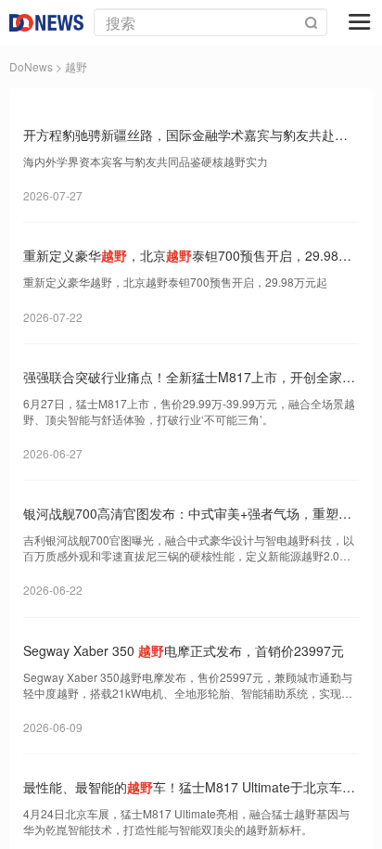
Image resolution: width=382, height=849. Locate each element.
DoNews (31, 66)
